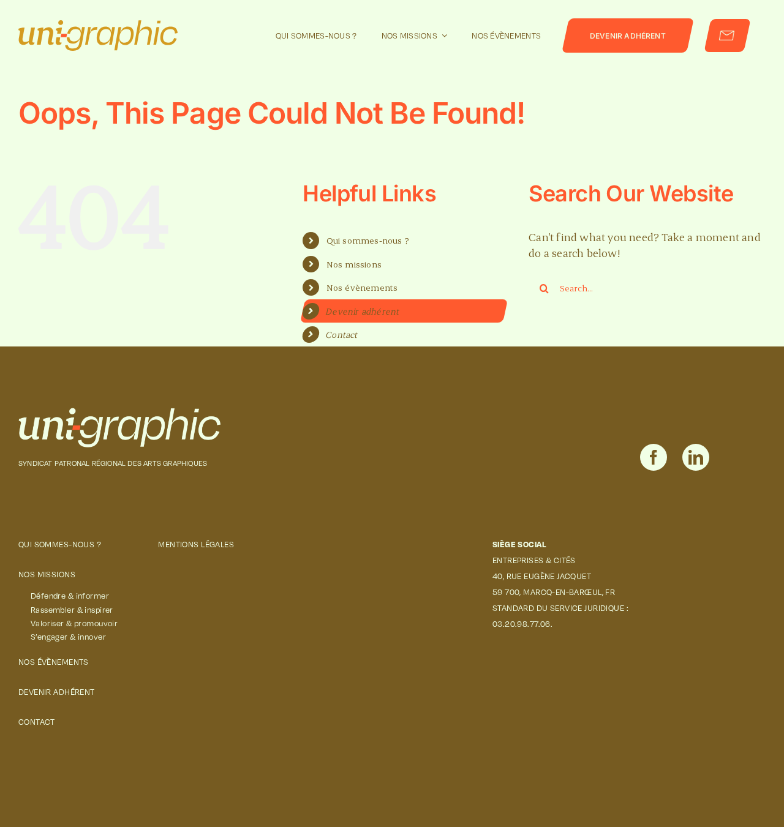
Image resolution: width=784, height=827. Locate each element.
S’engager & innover (68, 636)
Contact (342, 334)
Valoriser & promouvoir (74, 623)
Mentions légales (196, 544)
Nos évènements (362, 287)
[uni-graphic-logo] (98, 26)
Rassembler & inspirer (72, 609)
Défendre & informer (70, 595)
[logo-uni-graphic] (119, 413)
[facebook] (653, 457)
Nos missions (354, 264)
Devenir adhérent (363, 311)
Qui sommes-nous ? (367, 240)
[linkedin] (695, 457)
